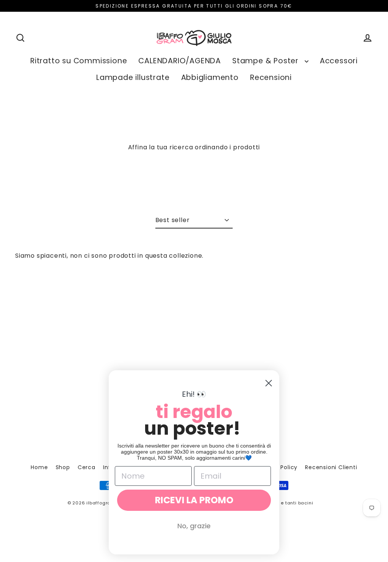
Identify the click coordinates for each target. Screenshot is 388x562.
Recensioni (271, 77)
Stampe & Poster (266, 61)
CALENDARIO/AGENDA (179, 61)
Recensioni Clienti (331, 467)
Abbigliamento (210, 77)
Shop (63, 467)
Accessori (339, 61)
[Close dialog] (268, 383)
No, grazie (194, 526)
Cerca (86, 467)
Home (39, 467)
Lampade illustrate (132, 77)
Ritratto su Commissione (78, 61)
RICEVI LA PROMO (194, 500)
